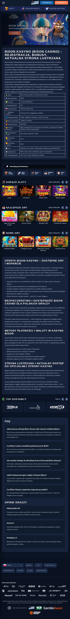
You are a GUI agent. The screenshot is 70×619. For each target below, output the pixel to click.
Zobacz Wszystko (54, 182)
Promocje (30, 570)
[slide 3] (35, 43)
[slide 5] (43, 43)
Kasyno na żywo (57, 8)
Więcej (57, 399)
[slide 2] (30, 43)
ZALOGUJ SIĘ (47, 2)
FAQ (38, 565)
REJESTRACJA (61, 2)
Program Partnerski (41, 570)
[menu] (4, 3)
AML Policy (20, 570)
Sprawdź (14, 33)
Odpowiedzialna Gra (8, 570)
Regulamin (29, 565)
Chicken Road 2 (32, 8)
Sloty (11, 8)
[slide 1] (26, 43)
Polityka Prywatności (50, 565)
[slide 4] (39, 43)
